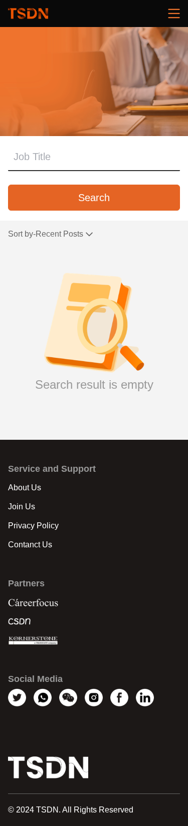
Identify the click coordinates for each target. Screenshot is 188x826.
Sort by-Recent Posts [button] (45, 234)
